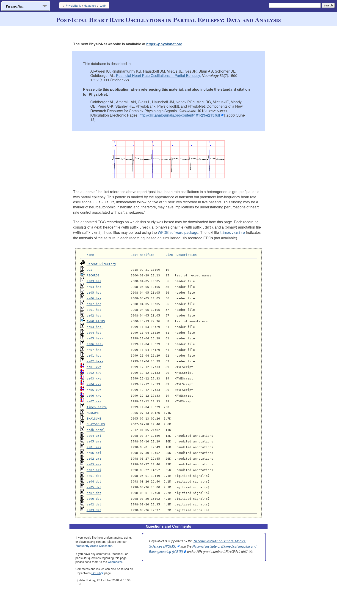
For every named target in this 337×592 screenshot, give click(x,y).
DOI (89, 269)
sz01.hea (94, 309)
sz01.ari (94, 447)
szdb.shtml (96, 430)
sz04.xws (94, 384)
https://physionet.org (164, 43)
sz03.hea (94, 281)
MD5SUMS (93, 413)
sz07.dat (94, 493)
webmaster (115, 561)
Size (169, 254)
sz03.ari (94, 464)
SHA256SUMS (96, 424)
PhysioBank (73, 5)
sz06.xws (94, 395)
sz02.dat (94, 504)
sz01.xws (94, 367)
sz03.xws (94, 378)
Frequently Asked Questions (93, 545)
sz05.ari (94, 441)
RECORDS (93, 275)
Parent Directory (101, 264)
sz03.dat (94, 510)
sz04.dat (94, 481)
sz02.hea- (95, 361)
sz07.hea (94, 304)
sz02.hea (94, 315)
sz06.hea (94, 298)
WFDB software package (178, 232)
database (90, 5)
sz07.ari (94, 470)
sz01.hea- (95, 355)
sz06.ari (94, 453)
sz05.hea (94, 292)
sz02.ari (94, 458)
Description (187, 254)
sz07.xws (94, 401)
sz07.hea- (95, 350)
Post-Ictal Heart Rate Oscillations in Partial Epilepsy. (158, 75)
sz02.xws (94, 372)
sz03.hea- (95, 327)
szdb (103, 5)
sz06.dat (94, 498)
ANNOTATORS (96, 321)
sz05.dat (94, 487)
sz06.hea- (95, 344)
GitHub (96, 573)
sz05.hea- (95, 338)
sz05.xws (94, 390)
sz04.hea (94, 287)
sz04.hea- (95, 332)
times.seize (97, 407)
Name (90, 254)
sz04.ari (94, 435)
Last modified (143, 254)
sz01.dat (94, 475)
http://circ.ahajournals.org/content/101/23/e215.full (179, 115)
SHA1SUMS (94, 418)
